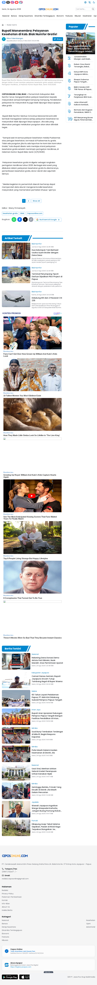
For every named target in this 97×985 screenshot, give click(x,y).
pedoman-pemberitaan (12, 897)
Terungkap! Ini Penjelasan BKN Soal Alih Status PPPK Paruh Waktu (83, 98)
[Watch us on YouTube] (16, 2)
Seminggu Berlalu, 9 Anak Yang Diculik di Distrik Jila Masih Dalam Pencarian (46, 790)
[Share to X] (25, 219)
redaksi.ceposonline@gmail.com (15, 879)
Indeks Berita (7, 910)
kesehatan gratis (10, 213)
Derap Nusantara (9, 927)
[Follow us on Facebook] (4, 2)
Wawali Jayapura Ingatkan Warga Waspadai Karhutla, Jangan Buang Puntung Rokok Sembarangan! (46, 809)
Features (5, 937)
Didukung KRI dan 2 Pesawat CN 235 (47, 299)
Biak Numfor (37, 244)
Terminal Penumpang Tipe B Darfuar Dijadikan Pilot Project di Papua (47, 277)
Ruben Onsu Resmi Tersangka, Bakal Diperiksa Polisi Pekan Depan (83, 67)
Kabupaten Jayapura (40, 673)
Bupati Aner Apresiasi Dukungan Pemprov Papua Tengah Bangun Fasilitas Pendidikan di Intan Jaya (47, 717)
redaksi (5, 890)
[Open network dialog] (85, 2)
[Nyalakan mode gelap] (94, 2)
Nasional (35, 654)
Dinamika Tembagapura (12, 930)
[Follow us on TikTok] (21, 2)
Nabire (34, 691)
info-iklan (6, 903)
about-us (6, 907)
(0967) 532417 (8, 872)
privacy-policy (7, 893)
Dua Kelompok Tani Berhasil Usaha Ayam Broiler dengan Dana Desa (45, 253)
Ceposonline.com (34, 213)
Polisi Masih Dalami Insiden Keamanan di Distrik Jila (44, 751)
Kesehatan (90, 920)
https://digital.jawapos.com (20, 967)
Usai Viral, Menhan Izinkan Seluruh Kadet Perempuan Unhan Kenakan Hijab (44, 771)
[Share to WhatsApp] (14, 219)
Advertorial (90, 927)
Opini (88, 923)
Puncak (35, 820)
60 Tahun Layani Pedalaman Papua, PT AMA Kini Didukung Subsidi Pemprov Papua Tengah (47, 697)
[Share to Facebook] (19, 219)
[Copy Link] (31, 219)
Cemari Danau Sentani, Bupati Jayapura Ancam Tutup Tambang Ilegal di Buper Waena (47, 679)
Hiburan (5, 940)
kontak (5, 900)
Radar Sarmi (12, 25)
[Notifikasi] (90, 2)
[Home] (3, 25)
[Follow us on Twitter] (8, 2)
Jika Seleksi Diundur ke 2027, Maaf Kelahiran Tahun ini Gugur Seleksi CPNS (80, 50)
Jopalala (35, 802)
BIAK (22, 213)
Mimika (34, 728)
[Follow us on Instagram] (12, 2)
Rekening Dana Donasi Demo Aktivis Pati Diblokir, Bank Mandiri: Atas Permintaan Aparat (47, 660)
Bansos (5, 923)
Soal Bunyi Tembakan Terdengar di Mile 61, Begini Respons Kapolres (47, 734)
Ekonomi (5, 933)
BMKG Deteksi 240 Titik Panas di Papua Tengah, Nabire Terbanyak (82, 90)
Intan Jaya (36, 709)
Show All (36, 201)
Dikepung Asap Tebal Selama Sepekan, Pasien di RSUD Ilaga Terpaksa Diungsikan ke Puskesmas (46, 828)
